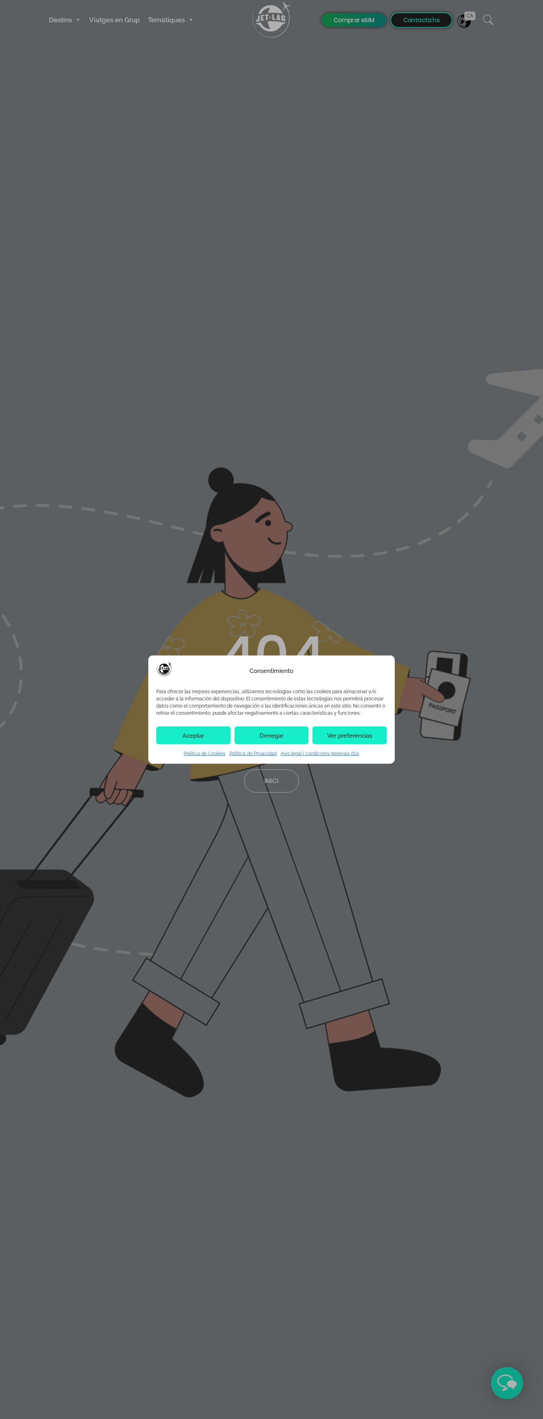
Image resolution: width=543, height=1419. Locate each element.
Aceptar (193, 735)
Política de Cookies (204, 753)
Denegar (271, 735)
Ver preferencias (349, 735)
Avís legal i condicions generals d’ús (320, 753)
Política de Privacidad (253, 753)
